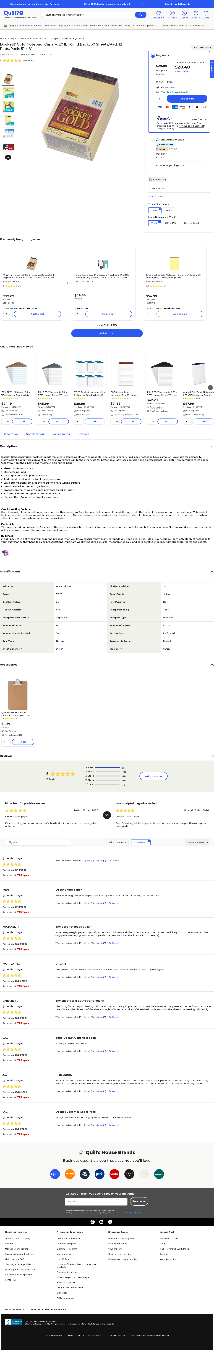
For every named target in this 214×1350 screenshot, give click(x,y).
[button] (140, 15)
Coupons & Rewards (31, 25)
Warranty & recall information (20, 1269)
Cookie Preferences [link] (116, 1335)
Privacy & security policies (18, 1274)
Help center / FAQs (15, 1259)
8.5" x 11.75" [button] (171, 223)
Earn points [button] (202, 47)
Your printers (115, 1249)
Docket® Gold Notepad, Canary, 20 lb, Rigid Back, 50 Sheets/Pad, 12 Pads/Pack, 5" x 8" (29, 276)
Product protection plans (70, 1287)
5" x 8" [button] (154, 223)
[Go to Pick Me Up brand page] (84, 1174)
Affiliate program (65, 1298)
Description (11, 434)
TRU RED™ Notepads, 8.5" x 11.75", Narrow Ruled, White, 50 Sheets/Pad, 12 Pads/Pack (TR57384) (162, 393)
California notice (94, 1335)
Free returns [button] (158, 188)
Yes (88, 860)
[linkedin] (101, 1221)
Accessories (61, 434)
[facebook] (110, 1221)
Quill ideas (62, 1292)
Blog (162, 1243)
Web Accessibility (169, 1259)
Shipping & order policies (18, 1264)
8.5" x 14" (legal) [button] (191, 223)
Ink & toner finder (117, 1243)
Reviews (83, 434)
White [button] (169, 210)
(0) (124, 771)
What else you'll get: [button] (168, 165)
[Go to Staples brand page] (114, 1174)
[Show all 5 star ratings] (107, 767)
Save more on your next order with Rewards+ (35, 4)
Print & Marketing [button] (120, 25)
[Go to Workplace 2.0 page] (159, 1174)
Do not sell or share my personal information (150, 1335)
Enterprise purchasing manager (73, 1277)
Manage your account (16, 1249)
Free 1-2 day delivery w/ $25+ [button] (126, 414)
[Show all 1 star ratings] (107, 784)
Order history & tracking (17, 1238)
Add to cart (187, 98)
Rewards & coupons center (122, 1259)
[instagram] (92, 1221)
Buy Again (64, 25)
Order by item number (120, 1254)
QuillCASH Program (67, 1249)
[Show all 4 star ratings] (108, 771)
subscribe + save (99, 25)
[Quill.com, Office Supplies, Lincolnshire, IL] (13, 1323)
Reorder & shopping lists (121, 1238)
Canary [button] (154, 210)
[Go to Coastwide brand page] (69, 1174)
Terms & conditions (53, 1335)
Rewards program (66, 1243)
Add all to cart (107, 333)
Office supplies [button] (145, 25)
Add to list (157, 196)
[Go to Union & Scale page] (144, 1174)
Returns (9, 1243)
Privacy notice (74, 1335)
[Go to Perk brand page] (99, 1174)
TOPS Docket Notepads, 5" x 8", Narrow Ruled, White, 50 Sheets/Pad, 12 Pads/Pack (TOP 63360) (89, 393)
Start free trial (199, 119)
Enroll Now (181, 71)
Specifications (35, 434)
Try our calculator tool (191, 126)
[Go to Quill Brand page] (54, 1174)
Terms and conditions (91, 1210)
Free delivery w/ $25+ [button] (14, 414)
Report (115, 860)
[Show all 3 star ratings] (108, 776)
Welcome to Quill (169, 1238)
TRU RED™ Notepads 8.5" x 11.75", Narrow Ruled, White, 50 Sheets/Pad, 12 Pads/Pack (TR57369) (53, 393)
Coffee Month (80, 25)
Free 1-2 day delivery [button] (159, 411)
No (101, 860)
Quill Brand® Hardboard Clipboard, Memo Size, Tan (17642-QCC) (15, 714)
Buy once (162, 55)
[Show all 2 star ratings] (108, 780)
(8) (123, 767)
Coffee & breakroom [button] (172, 25)
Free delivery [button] (46, 414)
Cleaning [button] (195, 25)
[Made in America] (6, 553)
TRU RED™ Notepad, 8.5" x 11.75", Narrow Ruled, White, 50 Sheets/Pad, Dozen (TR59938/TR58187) (15, 393)
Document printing (67, 1272)
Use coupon (139, 1201)
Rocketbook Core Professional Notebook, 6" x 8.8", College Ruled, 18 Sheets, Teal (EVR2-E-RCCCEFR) (102, 276)
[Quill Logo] (13, 12)
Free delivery (159, 179)
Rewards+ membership (69, 1238)
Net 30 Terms (64, 1259)
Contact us (10, 1280)
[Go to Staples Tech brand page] (129, 1174)
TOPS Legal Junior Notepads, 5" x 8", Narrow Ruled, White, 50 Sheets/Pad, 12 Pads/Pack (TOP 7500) (125, 393)
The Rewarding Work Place (174, 1249)
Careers (164, 1254)
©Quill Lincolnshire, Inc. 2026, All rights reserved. (46, 1324)
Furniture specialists (67, 1282)
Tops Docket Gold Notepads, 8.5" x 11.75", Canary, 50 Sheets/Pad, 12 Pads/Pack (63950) (173, 276)
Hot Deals (50, 25)
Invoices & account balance (19, 1254)
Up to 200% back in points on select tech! (107, 4)
